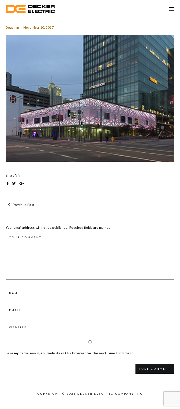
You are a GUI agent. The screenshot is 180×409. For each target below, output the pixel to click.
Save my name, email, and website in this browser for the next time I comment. (70, 353)
